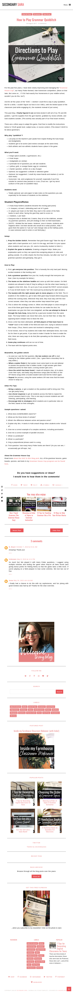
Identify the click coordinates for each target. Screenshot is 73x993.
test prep (47, 14)
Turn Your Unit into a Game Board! (23, 830)
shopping (14, 713)
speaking (22, 713)
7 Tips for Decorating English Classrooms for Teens (23, 803)
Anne (11, 580)
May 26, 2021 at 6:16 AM (23, 580)
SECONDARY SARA (22, 990)
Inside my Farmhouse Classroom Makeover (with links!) (36, 730)
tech (39, 713)
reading (55, 709)
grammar (37, 14)
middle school (39, 709)
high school (14, 709)
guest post (50, 706)
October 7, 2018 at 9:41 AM (26, 547)
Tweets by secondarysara (36, 847)
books (25, 706)
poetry (48, 709)
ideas (30, 709)
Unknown (12, 559)
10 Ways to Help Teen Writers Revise (59, 514)
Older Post (56, 530)
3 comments (42, 23)
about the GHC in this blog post (26, 458)
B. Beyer (12, 547)
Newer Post (17, 530)
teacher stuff (31, 713)
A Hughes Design (63, 990)
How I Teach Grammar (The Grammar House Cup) (13, 516)
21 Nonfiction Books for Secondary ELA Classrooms (50, 830)
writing (13, 716)
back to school (15, 706)
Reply (10, 553)
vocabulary (55, 713)
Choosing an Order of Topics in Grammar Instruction (29, 516)
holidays (23, 709)
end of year (27, 14)
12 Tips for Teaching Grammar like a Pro (44, 514)
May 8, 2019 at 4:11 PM (26, 559)
